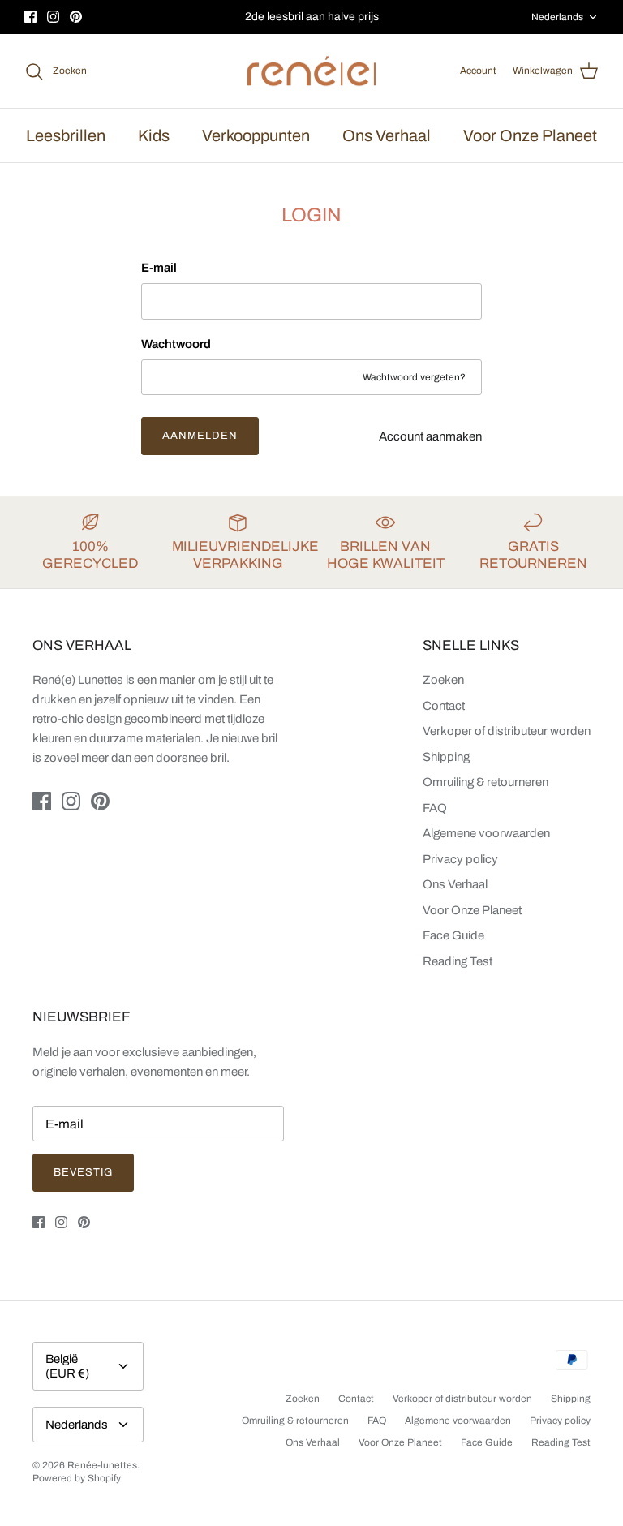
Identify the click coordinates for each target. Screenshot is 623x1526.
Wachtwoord (176, 343)
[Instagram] (53, 17)
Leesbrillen (65, 135)
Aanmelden (200, 435)
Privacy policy (460, 859)
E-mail (159, 267)
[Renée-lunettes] (311, 71)
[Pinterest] (76, 17)
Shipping (446, 756)
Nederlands (557, 17)
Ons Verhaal (386, 135)
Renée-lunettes (102, 1465)
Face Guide (453, 935)
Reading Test (457, 961)
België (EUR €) (67, 1366)
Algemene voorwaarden (486, 833)
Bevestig (83, 1172)
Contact (444, 705)
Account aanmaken (430, 436)
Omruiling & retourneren (485, 782)
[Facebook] (30, 17)
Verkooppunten (256, 135)
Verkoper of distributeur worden (507, 730)
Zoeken (443, 679)
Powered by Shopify (76, 1478)
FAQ (435, 808)
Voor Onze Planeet (530, 135)
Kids (154, 135)
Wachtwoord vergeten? (414, 377)
